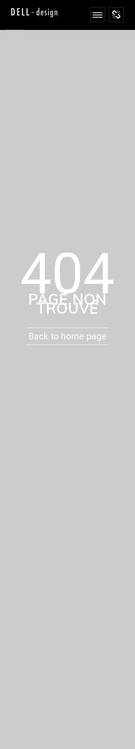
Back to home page (67, 336)
